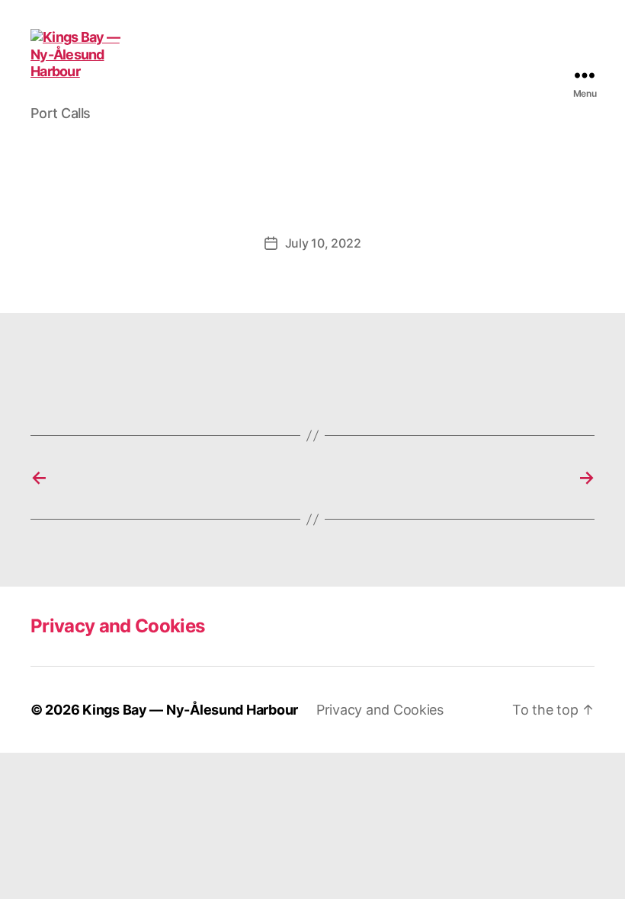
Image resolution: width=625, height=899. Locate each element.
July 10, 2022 (323, 243)
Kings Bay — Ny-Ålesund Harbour (190, 710)
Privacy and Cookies (117, 626)
